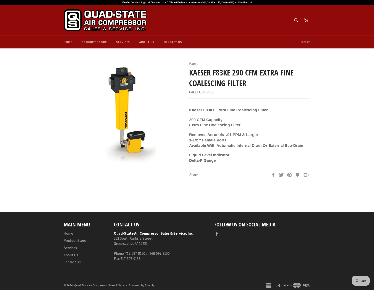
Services (123, 42)
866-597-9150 (159, 253)
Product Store (94, 42)
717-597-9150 (135, 253)
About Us (146, 42)
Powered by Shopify (141, 285)
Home (68, 42)
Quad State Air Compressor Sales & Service (100, 285)
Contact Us (173, 42)
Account (305, 42)
